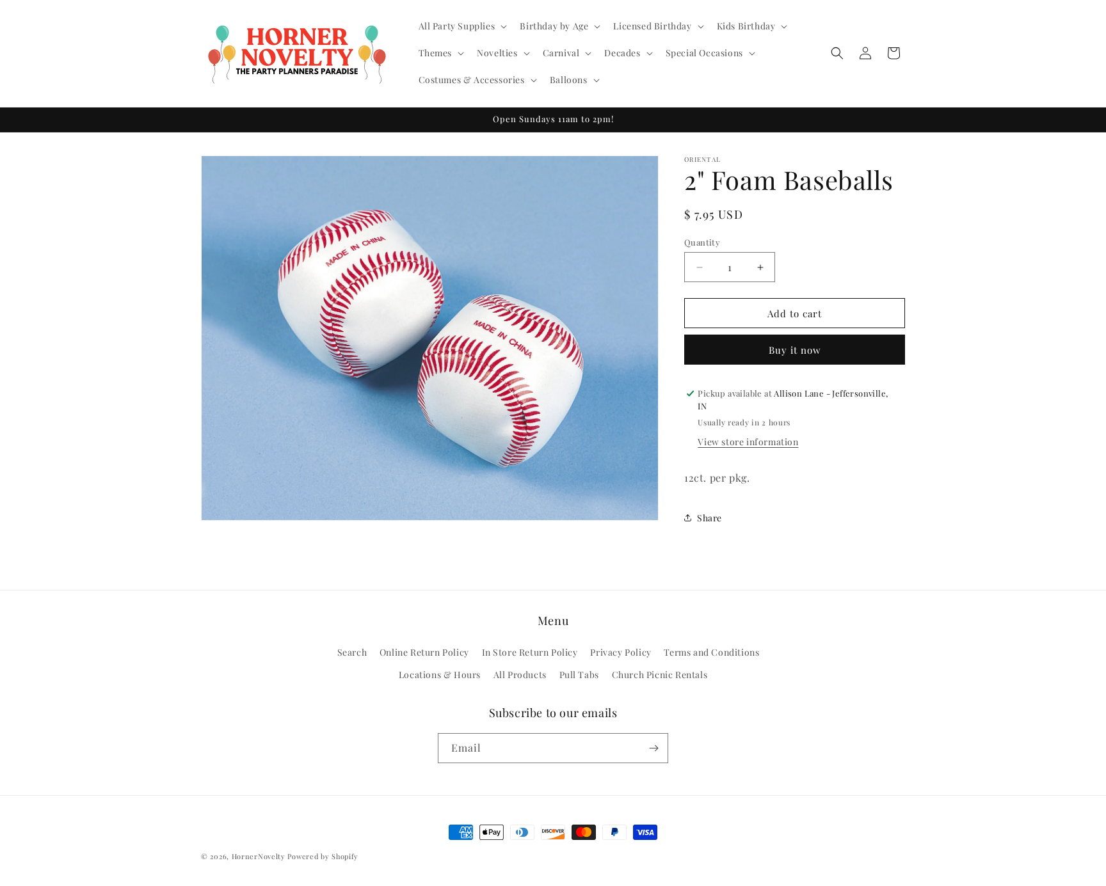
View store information (748, 442)
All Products (520, 675)
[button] (462, 26)
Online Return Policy (424, 653)
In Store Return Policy (530, 653)
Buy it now (795, 350)
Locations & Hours (440, 675)
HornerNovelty (258, 856)
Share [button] (709, 518)
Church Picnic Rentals (660, 675)
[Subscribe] (653, 748)
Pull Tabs (579, 675)
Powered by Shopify (322, 856)
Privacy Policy (620, 653)
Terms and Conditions (711, 653)
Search (352, 653)
